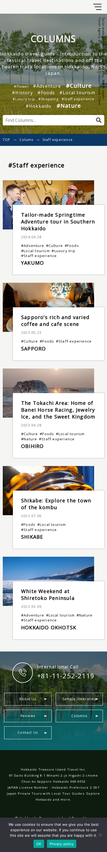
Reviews (28, 716)
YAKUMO (32, 263)
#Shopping (48, 99)
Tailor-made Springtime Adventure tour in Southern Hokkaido (58, 221)
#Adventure (47, 86)
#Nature (69, 105)
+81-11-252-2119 (65, 675)
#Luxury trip (24, 99)
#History (22, 93)
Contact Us (28, 732)
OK (38, 844)
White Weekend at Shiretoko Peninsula (48, 594)
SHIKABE (32, 536)
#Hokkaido (39, 106)
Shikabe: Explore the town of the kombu (56, 504)
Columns (79, 716)
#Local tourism (77, 93)
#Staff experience (78, 99)
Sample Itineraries (79, 699)
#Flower (21, 86)
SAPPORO (33, 348)
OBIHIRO (32, 446)
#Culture (79, 85)
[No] (100, 835)
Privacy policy (62, 844)
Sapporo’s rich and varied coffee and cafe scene (55, 320)
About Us (27, 699)
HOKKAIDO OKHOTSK (48, 627)
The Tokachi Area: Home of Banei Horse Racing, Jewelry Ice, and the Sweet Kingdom (58, 410)
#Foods (46, 93)
